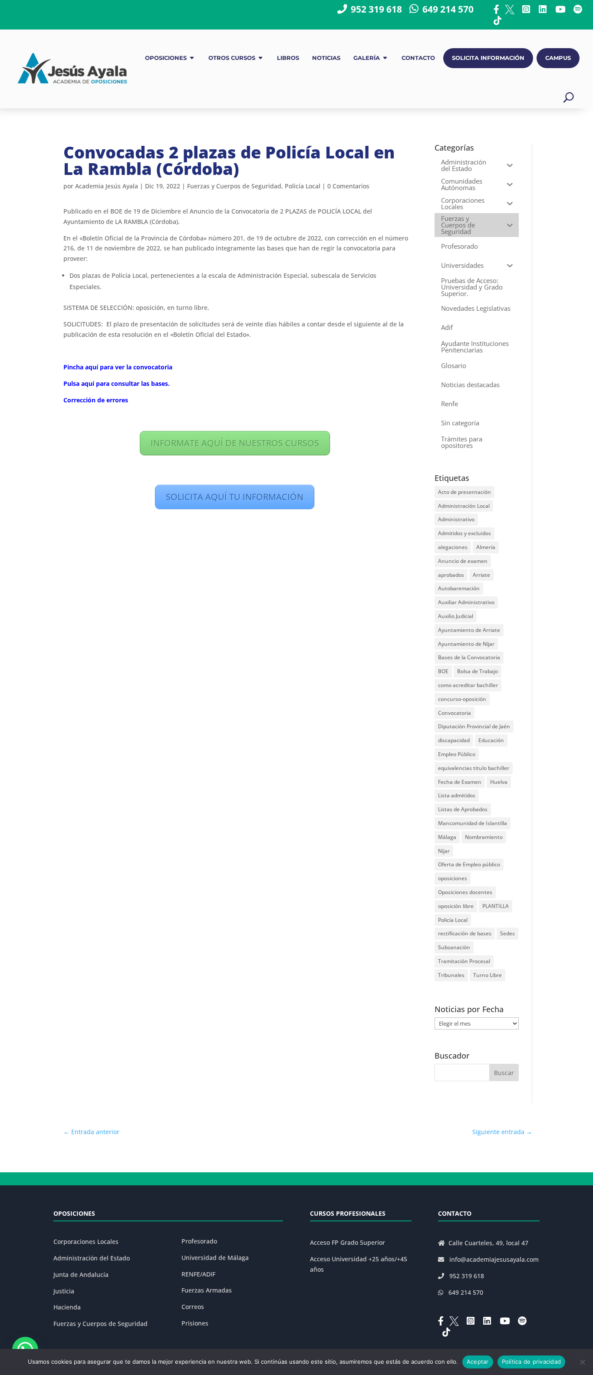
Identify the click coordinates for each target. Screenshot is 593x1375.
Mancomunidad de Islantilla (472, 823)
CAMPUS (558, 58)
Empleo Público (456, 754)
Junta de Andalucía (81, 1274)
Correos (192, 1307)
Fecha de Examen (459, 782)
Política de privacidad (531, 1361)
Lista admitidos (456, 795)
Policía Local (302, 186)
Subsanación (454, 947)
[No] (582, 1362)
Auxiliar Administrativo (466, 602)
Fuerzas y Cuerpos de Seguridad (234, 186)
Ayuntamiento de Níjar (466, 644)
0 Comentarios (348, 186)
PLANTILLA (495, 906)
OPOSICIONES (166, 58)
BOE (443, 671)
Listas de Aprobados (463, 809)
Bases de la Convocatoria (469, 657)
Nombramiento (484, 837)
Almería (485, 547)
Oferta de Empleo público (469, 864)
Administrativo (456, 519)
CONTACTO (418, 58)
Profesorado (199, 1241)
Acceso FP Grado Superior (347, 1242)
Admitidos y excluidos (464, 533)
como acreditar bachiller (468, 685)
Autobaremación (459, 588)
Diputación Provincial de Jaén (474, 726)
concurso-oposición (462, 699)
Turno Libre (487, 975)
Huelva (498, 782)
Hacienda (67, 1307)
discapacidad (454, 740)
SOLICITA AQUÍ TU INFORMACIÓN (234, 497)
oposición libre (456, 906)
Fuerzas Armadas (206, 1290)
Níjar (444, 851)
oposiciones (452, 878)
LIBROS (288, 58)
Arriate (481, 575)
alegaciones (453, 547)
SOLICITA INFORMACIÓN (488, 58)
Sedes (507, 933)
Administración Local (464, 506)
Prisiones (194, 1323)
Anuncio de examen (463, 561)
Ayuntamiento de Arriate (469, 630)
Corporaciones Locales (86, 1241)
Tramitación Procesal (464, 961)
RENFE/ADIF (198, 1274)
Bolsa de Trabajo (477, 671)
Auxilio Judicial (455, 616)
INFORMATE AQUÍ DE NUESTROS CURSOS (235, 443)
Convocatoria (454, 713)
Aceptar (478, 1361)
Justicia (63, 1291)
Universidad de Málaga (215, 1257)
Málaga (447, 837)
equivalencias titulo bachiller (473, 768)
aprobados (451, 575)
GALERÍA (366, 58)
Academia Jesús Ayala (106, 186)
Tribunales (451, 975)
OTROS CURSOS (231, 58)
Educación (491, 740)
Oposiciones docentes (465, 892)
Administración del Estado (91, 1258)
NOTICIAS (326, 58)
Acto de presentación (464, 492)
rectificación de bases (464, 933)
